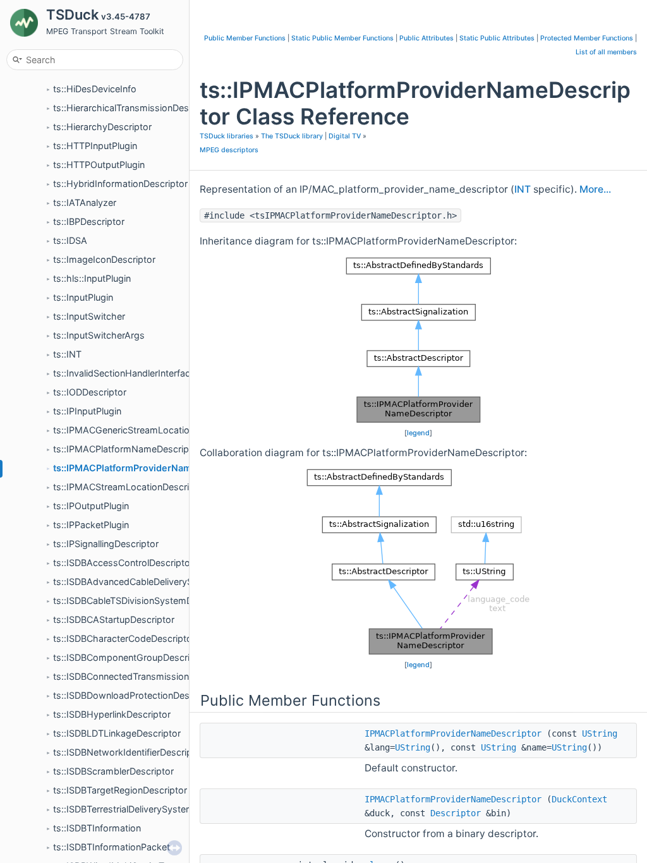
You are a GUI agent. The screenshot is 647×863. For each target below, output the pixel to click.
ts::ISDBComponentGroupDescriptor (130, 657)
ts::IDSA (70, 240)
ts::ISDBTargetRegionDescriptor (120, 790)
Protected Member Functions (586, 38)
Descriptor (455, 813)
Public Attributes (426, 38)
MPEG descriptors (229, 150)
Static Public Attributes (497, 38)
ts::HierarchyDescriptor (102, 126)
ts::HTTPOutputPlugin (99, 164)
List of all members (606, 52)
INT (522, 189)
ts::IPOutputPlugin (91, 505)
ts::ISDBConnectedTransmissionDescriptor (143, 676)
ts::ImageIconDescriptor (104, 259)
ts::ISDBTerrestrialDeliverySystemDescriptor (145, 809)
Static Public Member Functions (342, 38)
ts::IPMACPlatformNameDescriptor (127, 449)
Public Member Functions (245, 38)
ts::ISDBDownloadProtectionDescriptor (135, 695)
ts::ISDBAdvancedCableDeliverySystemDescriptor (158, 581)
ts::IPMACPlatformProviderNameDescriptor (148, 467)
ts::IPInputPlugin (87, 411)
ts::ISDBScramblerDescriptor (113, 771)
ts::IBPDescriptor (88, 221)
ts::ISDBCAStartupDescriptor (113, 619)
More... (595, 189)
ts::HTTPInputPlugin (95, 145)
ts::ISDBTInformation (97, 828)
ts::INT (67, 354)
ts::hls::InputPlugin (92, 278)
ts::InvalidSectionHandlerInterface (124, 373)
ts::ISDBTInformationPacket (111, 847)
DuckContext (579, 799)
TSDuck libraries (226, 136)
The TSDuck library (292, 136)
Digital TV (345, 136)
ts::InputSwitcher (89, 316)
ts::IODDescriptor (89, 392)
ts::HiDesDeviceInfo (94, 88)
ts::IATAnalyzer (84, 202)
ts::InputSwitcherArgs (99, 335)
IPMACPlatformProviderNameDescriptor (453, 733)
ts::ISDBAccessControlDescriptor (123, 562)
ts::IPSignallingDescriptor (106, 543)
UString (599, 733)
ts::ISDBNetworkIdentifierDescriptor (128, 752)
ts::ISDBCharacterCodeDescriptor (124, 638)
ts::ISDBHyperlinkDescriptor (112, 714)
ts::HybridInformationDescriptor (120, 183)
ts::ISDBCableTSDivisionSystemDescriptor (142, 600)
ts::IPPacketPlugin (91, 524)
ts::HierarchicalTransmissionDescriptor (135, 107)
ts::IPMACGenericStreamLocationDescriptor (146, 430)
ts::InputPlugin (83, 297)
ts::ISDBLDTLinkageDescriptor (117, 733)
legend (418, 432)
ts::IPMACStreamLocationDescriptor (130, 486)
